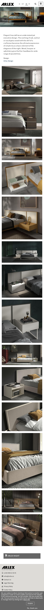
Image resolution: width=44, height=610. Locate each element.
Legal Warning (8, 583)
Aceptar (30, 603)
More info (26, 600)
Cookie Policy (7, 590)
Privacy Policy (8, 586)
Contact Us (7, 580)
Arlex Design (8, 61)
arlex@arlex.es (8, 576)
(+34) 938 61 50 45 (9, 573)
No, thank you (32, 608)
